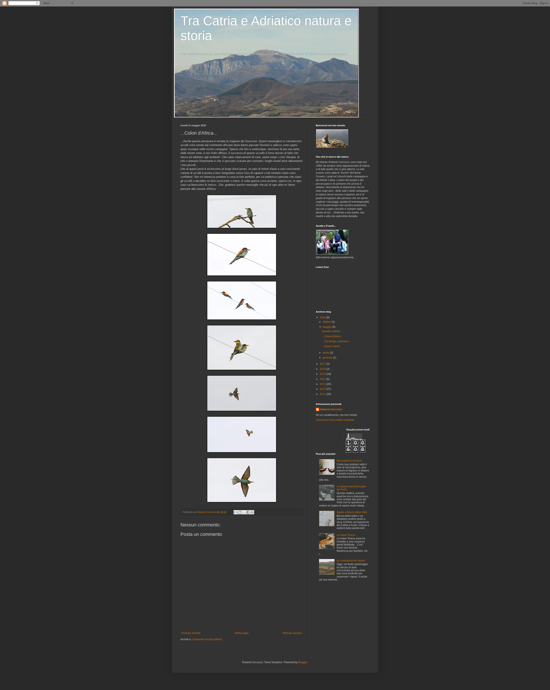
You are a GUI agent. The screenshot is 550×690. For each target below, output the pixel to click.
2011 (323, 394)
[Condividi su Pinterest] (252, 512)
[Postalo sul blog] (240, 512)
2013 (323, 384)
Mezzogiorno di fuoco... (350, 460)
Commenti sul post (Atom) (207, 639)
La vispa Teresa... (347, 534)
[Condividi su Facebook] (248, 512)
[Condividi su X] (244, 512)
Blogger (302, 662)
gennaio (328, 357)
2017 (323, 363)
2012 (323, 389)
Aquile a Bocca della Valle (352, 512)
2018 (323, 317)
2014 (323, 379)
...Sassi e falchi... (332, 346)
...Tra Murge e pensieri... (336, 341)
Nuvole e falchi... (332, 331)
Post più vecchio (292, 633)
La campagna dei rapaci (351, 560)
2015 (323, 373)
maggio (327, 326)
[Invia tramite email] (236, 512)
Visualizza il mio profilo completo (335, 419)
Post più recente (191, 633)
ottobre (327, 321)
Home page (242, 633)
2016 (323, 369)
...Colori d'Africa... (332, 336)
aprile (326, 352)
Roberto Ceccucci (331, 409)
